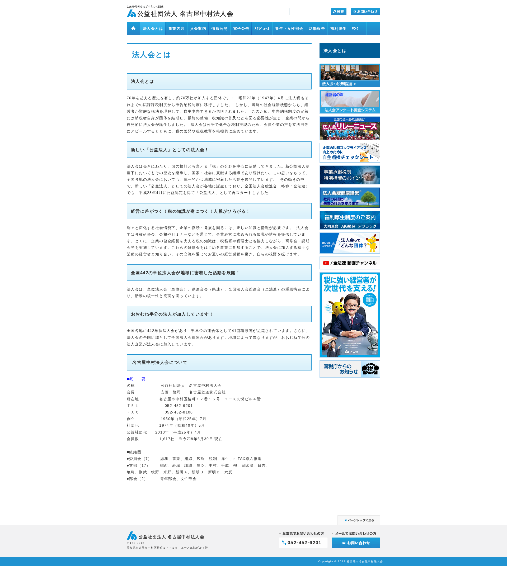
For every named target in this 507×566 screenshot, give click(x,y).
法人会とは (334, 50)
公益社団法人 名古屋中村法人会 (185, 13)
